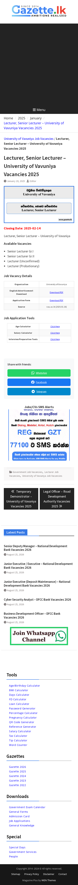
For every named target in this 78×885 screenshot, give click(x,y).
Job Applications (19, 821)
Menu (41, 109)
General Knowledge (21, 825)
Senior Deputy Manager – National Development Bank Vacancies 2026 (35, 548)
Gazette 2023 (17, 780)
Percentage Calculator (23, 713)
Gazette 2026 (17, 767)
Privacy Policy (31, 874)
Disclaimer (48, 874)
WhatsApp (41, 373)
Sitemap (15, 874)
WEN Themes (49, 880)
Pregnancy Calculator (23, 717)
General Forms (18, 811)
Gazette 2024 (17, 776)
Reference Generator (22, 726)
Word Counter (18, 745)
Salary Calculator (20, 731)
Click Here (55, 326)
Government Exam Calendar (27, 807)
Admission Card (19, 816)
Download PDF (56, 292)
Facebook (41, 382)
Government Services (23, 852)
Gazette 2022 (17, 785)
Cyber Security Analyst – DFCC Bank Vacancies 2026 (37, 600)
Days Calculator (19, 694)
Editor (33, 181)
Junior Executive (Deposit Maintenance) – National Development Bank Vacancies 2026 (37, 583)
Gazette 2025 (17, 771)
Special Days (17, 847)
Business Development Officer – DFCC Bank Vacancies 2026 (32, 615)
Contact (62, 874)
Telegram (41, 391)
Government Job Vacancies (27, 472)
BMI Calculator (18, 690)
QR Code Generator (21, 722)
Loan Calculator (19, 704)
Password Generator (22, 708)
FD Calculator (17, 699)
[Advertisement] (39, 64)
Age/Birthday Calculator (24, 685)
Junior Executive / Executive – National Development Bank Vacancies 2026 (38, 565)
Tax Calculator (18, 736)
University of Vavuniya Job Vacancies (29, 139)
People (13, 856)
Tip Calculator (18, 740)
